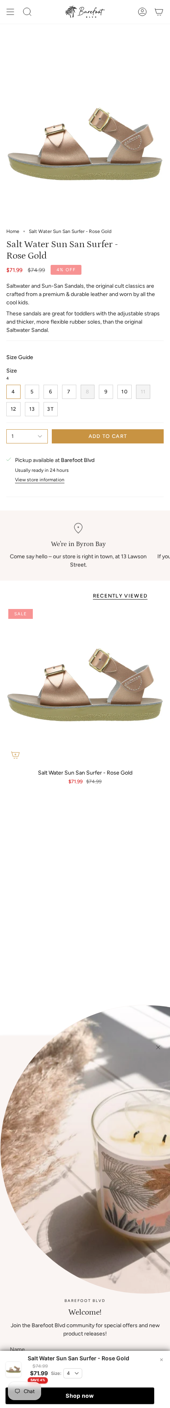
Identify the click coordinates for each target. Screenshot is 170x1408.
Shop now (80, 1395)
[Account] (142, 12)
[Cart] (159, 12)
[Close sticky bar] (161, 1359)
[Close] (158, 1047)
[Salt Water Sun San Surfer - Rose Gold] (85, 685)
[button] (27, 12)
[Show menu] (10, 12)
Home (12, 231)
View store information (39, 479)
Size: (56, 1373)
